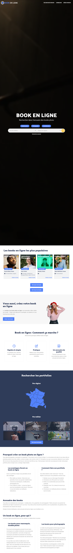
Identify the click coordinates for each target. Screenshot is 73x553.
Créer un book (67, 3)
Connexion (59, 3)
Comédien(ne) (46, 126)
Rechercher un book (49, 3)
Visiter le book (15, 277)
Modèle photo (25, 126)
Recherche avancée (36, 134)
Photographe (35, 126)
